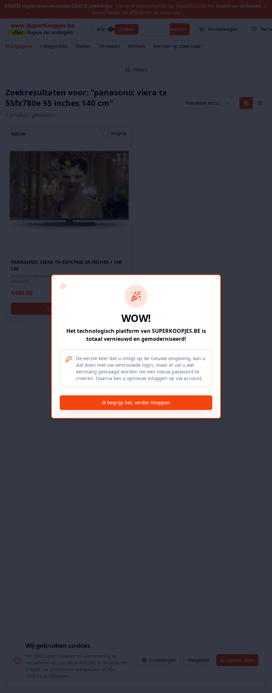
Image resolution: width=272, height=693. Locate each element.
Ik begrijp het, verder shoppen (136, 402)
